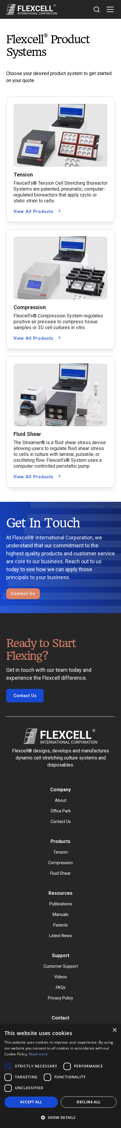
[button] (109, 9)
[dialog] (60, 1076)
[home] (31, 9)
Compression (60, 862)
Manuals (60, 914)
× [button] (114, 1030)
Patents (60, 925)
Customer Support (60, 966)
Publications (60, 904)
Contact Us (23, 593)
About (60, 800)
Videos (60, 976)
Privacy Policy (60, 998)
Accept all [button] (31, 1101)
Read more (38, 1054)
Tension (60, 852)
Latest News (60, 935)
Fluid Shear (60, 873)
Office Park (61, 811)
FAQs (60, 987)
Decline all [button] (88, 1101)
